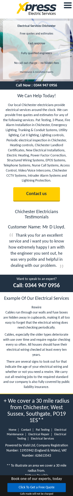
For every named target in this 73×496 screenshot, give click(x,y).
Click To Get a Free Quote (37, 487)
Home (12, 430)
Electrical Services (42, 438)
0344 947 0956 (45, 85)
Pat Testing (43, 430)
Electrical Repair (38, 434)
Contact (26, 430)
